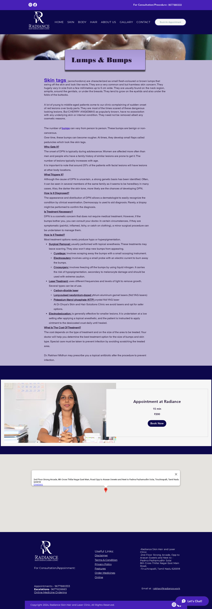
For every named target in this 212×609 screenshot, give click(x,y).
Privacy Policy (103, 564)
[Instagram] (30, 5)
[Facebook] (35, 5)
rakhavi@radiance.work (166, 588)
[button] (157, 423)
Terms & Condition (106, 559)
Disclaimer (101, 555)
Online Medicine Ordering (50, 592)
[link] (157, 401)
